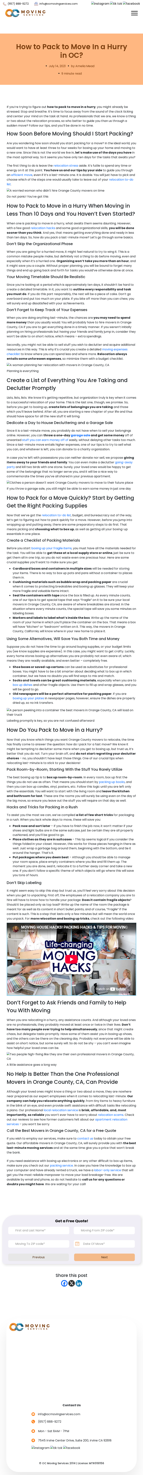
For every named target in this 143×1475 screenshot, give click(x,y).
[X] (71, 1283)
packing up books (112, 782)
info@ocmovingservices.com (58, 4)
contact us (85, 1138)
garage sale (80, 435)
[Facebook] (64, 1283)
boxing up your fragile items (51, 548)
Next (104, 1257)
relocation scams (110, 1115)
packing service (61, 1165)
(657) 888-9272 (18, 4)
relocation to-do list (56, 515)
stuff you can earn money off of (45, 440)
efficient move (21, 175)
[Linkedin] (79, 1283)
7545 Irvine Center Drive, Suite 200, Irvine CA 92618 (75, 1440)
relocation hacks (43, 228)
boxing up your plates (28, 698)
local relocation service (61, 1110)
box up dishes (22, 685)
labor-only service (107, 1170)
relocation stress (65, 165)
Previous (38, 1257)
